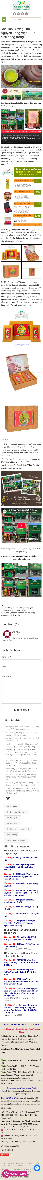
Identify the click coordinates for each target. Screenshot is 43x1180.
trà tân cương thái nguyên (10, 615)
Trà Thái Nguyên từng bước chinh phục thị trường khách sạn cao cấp (22, 733)
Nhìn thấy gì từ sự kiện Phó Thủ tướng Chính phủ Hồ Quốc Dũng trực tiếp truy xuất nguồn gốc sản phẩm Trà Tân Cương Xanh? (21, 753)
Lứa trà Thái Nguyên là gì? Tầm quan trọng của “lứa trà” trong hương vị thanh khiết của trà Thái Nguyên (22, 790)
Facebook (7, 1150)
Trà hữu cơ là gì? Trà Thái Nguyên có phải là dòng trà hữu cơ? (22, 739)
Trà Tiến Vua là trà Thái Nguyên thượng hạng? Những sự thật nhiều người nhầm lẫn (21, 776)
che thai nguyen (7, 610)
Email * (4, 667)
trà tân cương (30, 613)
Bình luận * (6, 676)
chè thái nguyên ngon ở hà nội (12, 613)
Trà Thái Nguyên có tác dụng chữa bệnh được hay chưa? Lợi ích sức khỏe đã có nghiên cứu (21, 763)
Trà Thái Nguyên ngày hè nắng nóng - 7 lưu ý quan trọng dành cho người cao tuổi (22, 783)
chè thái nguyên (18, 238)
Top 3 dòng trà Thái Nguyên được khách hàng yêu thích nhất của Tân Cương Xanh (21, 769)
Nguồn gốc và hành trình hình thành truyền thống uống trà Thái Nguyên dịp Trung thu (22, 745)
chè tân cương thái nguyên (23, 608)
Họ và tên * (6, 657)
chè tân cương (6, 608)
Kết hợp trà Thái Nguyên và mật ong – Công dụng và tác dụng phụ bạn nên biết (22, 727)
